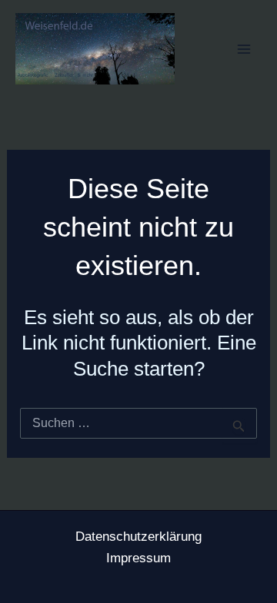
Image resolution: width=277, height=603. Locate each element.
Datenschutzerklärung (138, 536)
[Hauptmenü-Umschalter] (244, 49)
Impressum (138, 558)
